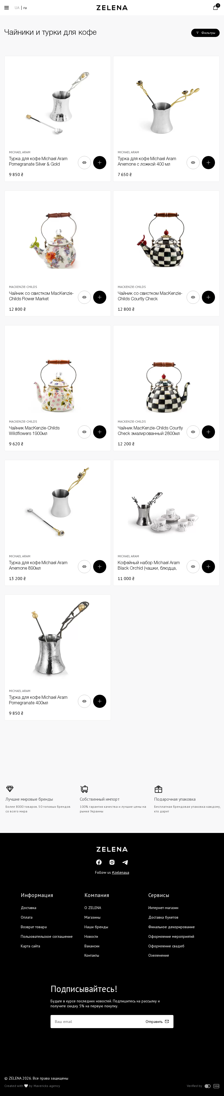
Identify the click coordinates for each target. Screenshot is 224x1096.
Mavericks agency (47, 1086)
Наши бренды (96, 926)
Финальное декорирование (171, 926)
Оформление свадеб (166, 946)
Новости (91, 936)
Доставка (28, 907)
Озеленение (158, 955)
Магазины (92, 917)
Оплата (27, 917)
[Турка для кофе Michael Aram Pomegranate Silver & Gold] (58, 118)
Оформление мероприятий (171, 936)
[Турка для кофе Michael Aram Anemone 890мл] (58, 523)
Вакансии (91, 946)
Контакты (91, 955)
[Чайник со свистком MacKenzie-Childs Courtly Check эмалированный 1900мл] (166, 253)
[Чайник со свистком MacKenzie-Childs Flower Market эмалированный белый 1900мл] (58, 253)
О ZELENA (92, 907)
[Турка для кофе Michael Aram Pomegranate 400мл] (58, 657)
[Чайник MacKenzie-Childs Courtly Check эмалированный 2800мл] (166, 388)
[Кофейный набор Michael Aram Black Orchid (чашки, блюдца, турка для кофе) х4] (166, 523)
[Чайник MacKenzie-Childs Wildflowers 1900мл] (58, 388)
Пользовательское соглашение (47, 936)
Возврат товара (34, 926)
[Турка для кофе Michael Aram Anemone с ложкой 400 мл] (166, 118)
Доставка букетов (163, 917)
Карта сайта (30, 946)
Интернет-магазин (163, 907)
